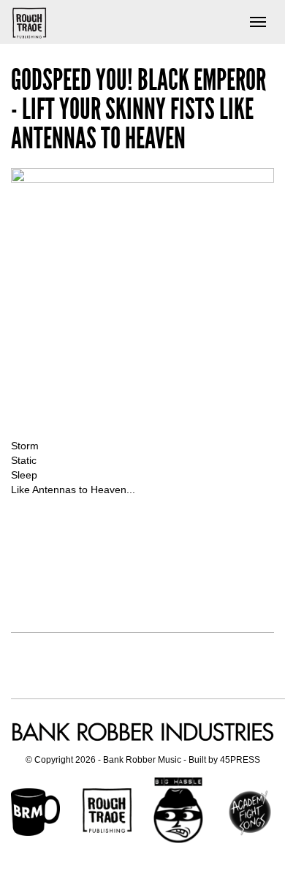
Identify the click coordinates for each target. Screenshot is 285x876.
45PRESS (240, 760)
